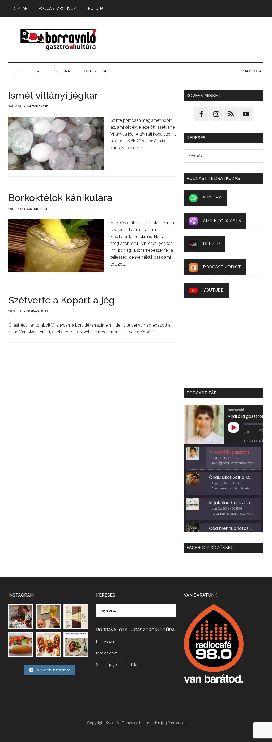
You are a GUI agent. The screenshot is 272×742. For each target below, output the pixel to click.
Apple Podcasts (222, 220)
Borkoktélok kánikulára (60, 197)
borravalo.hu (58, 39)
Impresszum (106, 642)
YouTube (213, 290)
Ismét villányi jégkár (53, 95)
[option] (223, 458)
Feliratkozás (255, 441)
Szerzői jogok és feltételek (117, 664)
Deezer (211, 243)
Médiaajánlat (106, 653)
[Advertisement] (188, 39)
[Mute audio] (250, 432)
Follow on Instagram (51, 670)
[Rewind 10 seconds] (262, 432)
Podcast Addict (222, 267)
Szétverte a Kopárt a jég (61, 300)
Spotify (212, 197)
